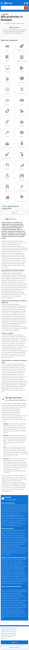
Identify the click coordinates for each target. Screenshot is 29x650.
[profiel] (24, 3)
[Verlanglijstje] (27, 3)
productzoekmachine (14, 515)
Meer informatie (14, 647)
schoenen (17, 273)
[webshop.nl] (12, 3)
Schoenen (6, 14)
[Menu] (2, 3)
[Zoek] (26, 7)
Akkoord (14, 642)
